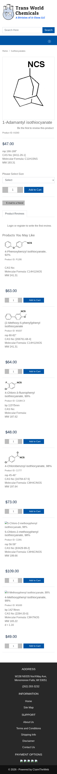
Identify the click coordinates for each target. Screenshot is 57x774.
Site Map (29, 707)
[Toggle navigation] (8, 40)
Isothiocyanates (18, 51)
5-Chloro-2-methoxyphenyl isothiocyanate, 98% (21, 533)
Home (5, 51)
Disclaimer (28, 741)
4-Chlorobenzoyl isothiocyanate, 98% (28, 466)
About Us (28, 722)
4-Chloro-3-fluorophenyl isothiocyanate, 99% (20, 394)
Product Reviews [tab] (14, 213)
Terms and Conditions (28, 728)
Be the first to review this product (35, 128)
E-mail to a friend (14, 203)
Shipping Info (28, 734)
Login (10, 225)
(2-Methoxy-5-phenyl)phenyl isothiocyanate (22, 324)
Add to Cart (34, 189)
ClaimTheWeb (41, 769)
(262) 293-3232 (30, 686)
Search (48, 30)
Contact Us (28, 747)
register (21, 225)
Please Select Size (13, 174)
